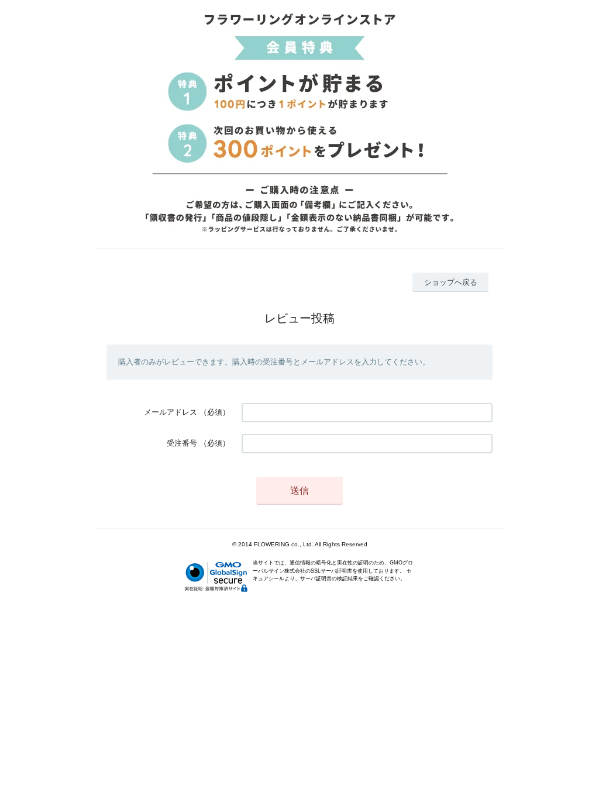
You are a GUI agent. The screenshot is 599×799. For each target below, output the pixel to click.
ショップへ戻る (450, 282)
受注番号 (182, 443)
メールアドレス (170, 412)
